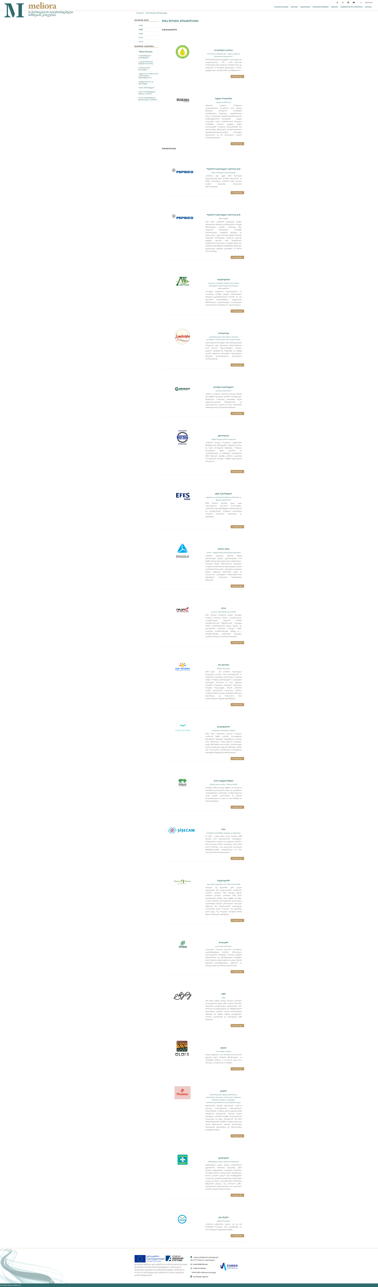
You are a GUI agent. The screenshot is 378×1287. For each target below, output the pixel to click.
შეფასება (334, 7)
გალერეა (368, 7)
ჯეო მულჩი (224, 1217)
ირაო (223, 608)
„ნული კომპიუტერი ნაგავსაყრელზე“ (223, 172)
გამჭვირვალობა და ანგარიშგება (146, 82)
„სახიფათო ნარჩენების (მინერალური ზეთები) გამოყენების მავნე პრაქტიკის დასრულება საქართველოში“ (223, 285)
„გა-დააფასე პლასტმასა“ (223, 946)
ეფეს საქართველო (223, 494)
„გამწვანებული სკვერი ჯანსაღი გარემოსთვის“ (223, 1161)
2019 (141, 37)
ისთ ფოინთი (223, 665)
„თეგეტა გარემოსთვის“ (224, 102)
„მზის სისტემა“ (223, 218)
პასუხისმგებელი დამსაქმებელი (144, 56)
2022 (141, 29)
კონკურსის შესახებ (281, 7)
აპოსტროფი (223, 333)
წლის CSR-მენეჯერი (146, 88)
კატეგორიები (305, 7)
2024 (141, 25)
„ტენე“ (223, 997)
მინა (224, 829)
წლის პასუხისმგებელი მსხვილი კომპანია (147, 93)
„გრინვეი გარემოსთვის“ (223, 391)
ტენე (223, 994)
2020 (141, 33)
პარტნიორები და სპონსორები (351, 7)
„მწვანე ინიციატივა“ (223, 668)
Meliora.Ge (17, 1285)
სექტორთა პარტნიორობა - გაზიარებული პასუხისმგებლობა (148, 75)
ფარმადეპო (223, 1158)
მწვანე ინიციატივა (146, 51)
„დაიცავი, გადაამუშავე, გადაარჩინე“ (223, 612)
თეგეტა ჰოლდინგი (223, 98)
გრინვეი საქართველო (223, 387)
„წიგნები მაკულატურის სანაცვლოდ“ (223, 439)
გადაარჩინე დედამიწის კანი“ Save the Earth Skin (223, 884)
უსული (223, 1048)
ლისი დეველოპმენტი (223, 781)
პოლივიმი (223, 942)
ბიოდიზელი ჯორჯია (223, 50)
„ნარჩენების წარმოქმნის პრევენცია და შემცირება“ (223, 833)
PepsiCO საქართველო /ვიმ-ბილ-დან (223, 169)
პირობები (294, 7)
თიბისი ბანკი (224, 549)
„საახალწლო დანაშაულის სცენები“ (223, 730)
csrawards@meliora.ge (200, 1264)
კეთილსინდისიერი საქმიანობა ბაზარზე (145, 62)
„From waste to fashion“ (224, 1051)
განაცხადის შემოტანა (321, 7)
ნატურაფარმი (223, 881)
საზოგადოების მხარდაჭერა (144, 68)
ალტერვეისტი (223, 279)
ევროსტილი (223, 436)
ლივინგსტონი (223, 727)
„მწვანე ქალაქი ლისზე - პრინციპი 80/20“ (223, 784)
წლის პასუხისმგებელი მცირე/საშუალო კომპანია (147, 99)
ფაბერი (223, 1091)
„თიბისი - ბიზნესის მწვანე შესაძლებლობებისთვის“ (223, 552)
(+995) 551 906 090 (199, 1268)
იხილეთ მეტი (237, 76)
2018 (141, 41)
